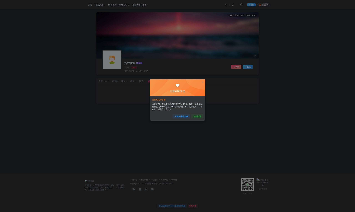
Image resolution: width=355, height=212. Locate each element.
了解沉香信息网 (181, 116)
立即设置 (197, 116)
